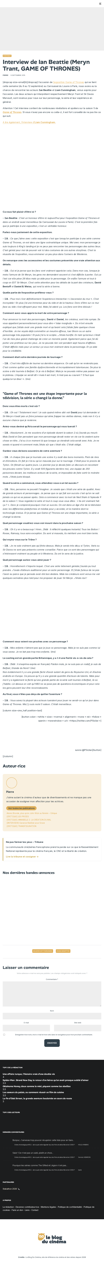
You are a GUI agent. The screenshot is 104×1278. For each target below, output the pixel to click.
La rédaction (8, 1207)
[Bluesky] (56, 1249)
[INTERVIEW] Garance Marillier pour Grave (26, 823)
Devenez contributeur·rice (27, 1207)
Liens (27, 1210)
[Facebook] (36, 1249)
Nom (52, 1011)
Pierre (5, 75)
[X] (40, 1249)
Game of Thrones (12, 112)
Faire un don (17, 1210)
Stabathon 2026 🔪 (11, 1189)
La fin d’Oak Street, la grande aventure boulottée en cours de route (37, 1098)
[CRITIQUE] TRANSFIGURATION (21, 826)
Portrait (7, 56)
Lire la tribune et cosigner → (22, 856)
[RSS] (68, 1249)
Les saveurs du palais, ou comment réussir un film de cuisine (33, 1092)
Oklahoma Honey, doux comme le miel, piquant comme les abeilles (37, 1086)
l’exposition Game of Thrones (68, 82)
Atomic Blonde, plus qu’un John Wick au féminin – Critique (32, 813)
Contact (34, 1210)
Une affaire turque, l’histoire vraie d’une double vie (29, 1074)
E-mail (26, 1023)
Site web (77, 1023)
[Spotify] (64, 1249)
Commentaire (52, 979)
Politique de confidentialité (70, 1207)
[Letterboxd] (60, 1249)
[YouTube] (48, 1249)
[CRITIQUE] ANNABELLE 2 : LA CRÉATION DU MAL (29, 820)
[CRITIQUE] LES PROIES (18, 816)
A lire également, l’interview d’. (29, 122)
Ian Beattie (63, 951)
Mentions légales (48, 1207)
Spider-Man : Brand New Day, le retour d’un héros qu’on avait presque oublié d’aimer (46, 1080)
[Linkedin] (52, 1249)
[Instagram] (44, 1249)
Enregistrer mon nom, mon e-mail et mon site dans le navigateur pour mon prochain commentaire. (54, 1035)
